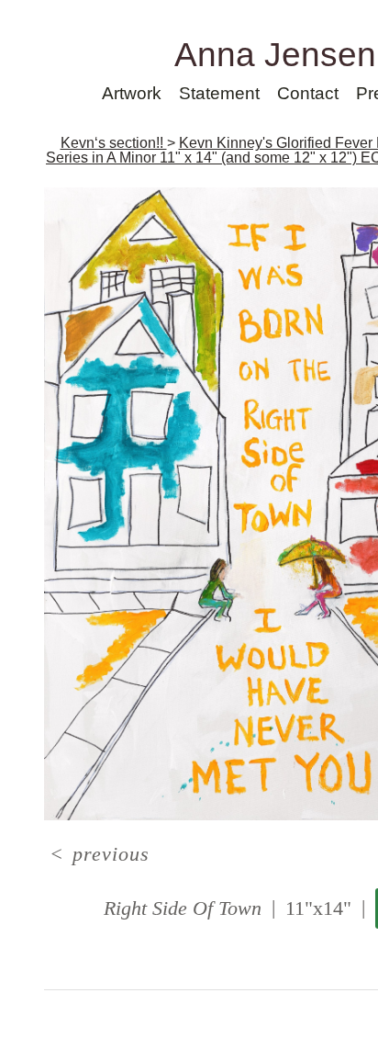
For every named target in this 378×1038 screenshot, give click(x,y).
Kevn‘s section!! (114, 143)
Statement (219, 93)
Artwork (131, 93)
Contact (308, 93)
